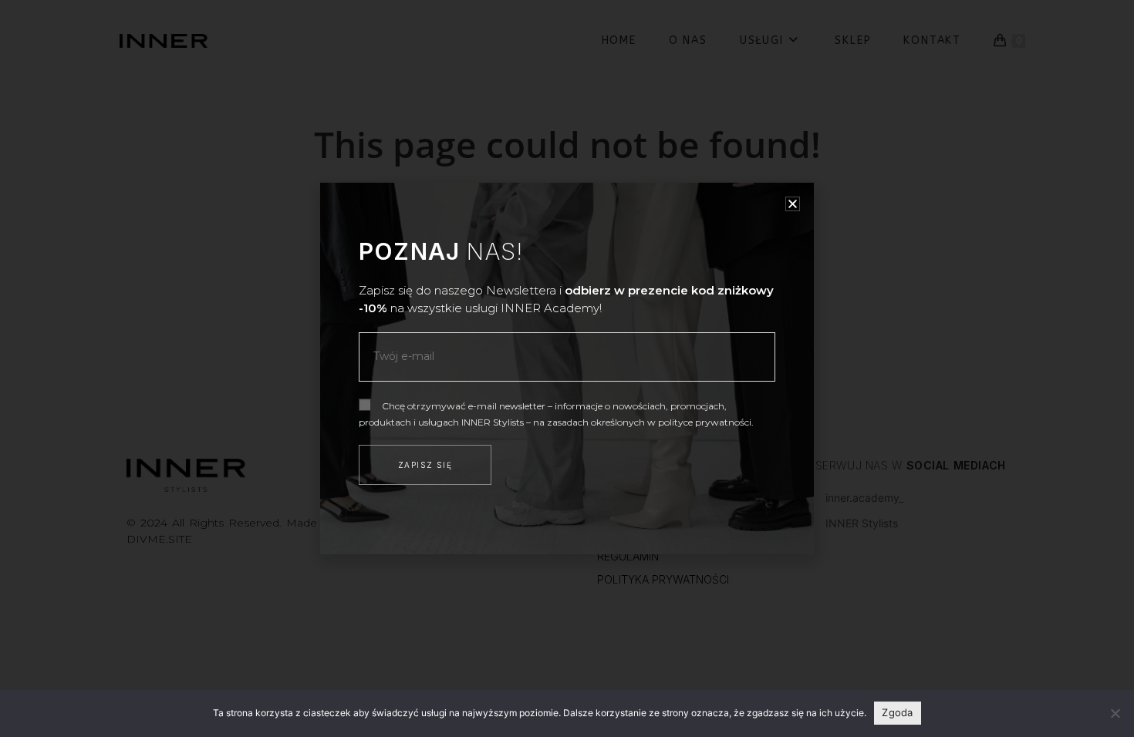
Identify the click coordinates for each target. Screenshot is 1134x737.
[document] (567, 368)
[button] (792, 204)
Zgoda (897, 712)
